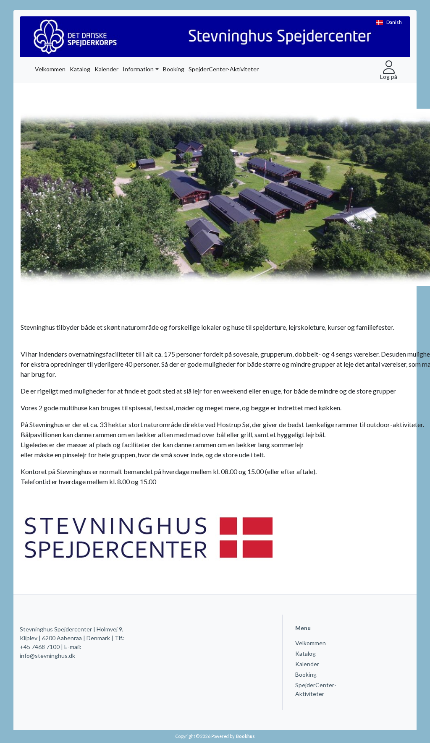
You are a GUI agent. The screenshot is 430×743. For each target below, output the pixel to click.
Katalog (80, 69)
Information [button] (138, 69)
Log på (388, 76)
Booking (173, 69)
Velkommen (50, 69)
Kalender (106, 69)
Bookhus (245, 736)
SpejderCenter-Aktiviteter (224, 69)
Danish (394, 22)
